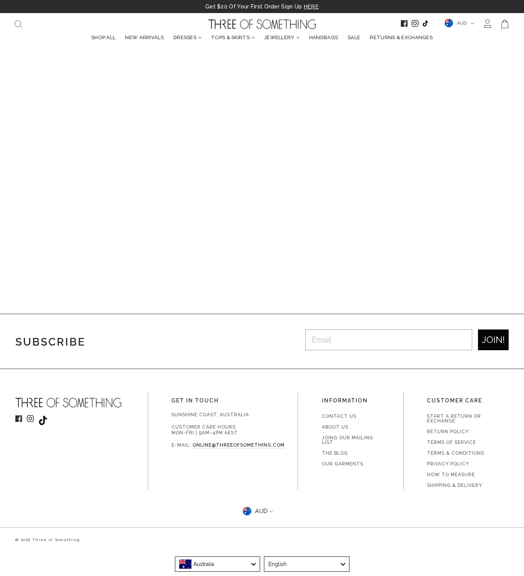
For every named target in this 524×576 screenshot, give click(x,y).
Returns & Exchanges (401, 37)
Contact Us (339, 416)
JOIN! (493, 339)
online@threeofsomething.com (239, 445)
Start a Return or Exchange (454, 419)
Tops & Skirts (230, 37)
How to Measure (451, 474)
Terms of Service (451, 442)
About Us (335, 427)
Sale (354, 37)
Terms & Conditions (455, 453)
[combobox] (217, 564)
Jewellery (279, 37)
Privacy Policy (448, 464)
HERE (311, 6)
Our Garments (342, 464)
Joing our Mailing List (347, 440)
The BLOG (335, 453)
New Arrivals (144, 37)
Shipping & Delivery (454, 485)
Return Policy (448, 431)
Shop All (103, 37)
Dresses (184, 37)
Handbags (323, 37)
